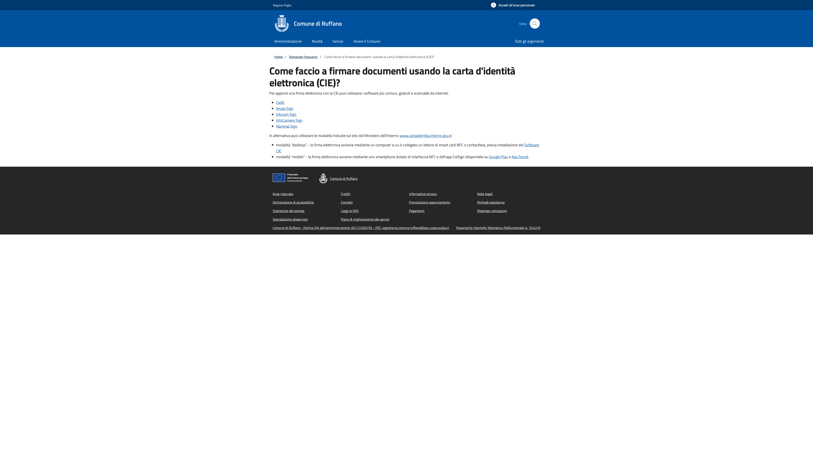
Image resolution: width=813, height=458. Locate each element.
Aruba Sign (284, 108)
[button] (513, 5)
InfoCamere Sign (289, 120)
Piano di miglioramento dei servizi (365, 219)
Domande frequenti (303, 56)
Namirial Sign (286, 126)
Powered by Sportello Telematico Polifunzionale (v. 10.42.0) (498, 227)
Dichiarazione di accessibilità (293, 202)
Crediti (345, 193)
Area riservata (283, 193)
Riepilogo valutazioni (492, 210)
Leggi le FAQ (350, 210)
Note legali (485, 193)
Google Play (498, 157)
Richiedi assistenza (491, 202)
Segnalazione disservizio (290, 219)
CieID (280, 102)
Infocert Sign (286, 114)
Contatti (347, 202)
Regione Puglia (282, 5)
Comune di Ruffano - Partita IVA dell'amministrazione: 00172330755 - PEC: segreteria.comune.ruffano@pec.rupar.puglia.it (361, 227)
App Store (519, 157)
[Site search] (535, 23)
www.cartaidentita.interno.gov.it (425, 135)
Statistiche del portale (288, 210)
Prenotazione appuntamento (429, 202)
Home (278, 56)
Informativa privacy (423, 193)
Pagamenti (416, 210)
